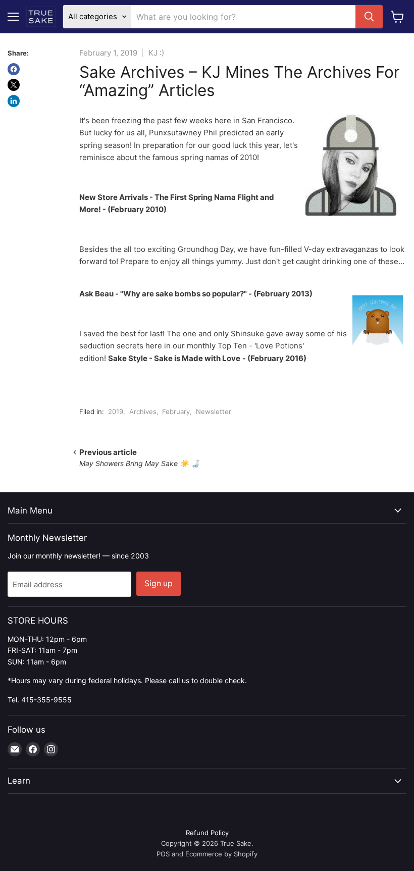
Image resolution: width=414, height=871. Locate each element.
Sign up (158, 583)
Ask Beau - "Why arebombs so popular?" (163, 293)
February (176, 411)
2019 (115, 411)
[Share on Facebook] (14, 69)
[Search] (369, 16)
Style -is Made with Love (174, 358)
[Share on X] (14, 85)
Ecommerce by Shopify (221, 854)
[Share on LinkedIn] (14, 101)
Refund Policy (207, 833)
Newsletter (213, 411)
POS (163, 854)
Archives (143, 411)
